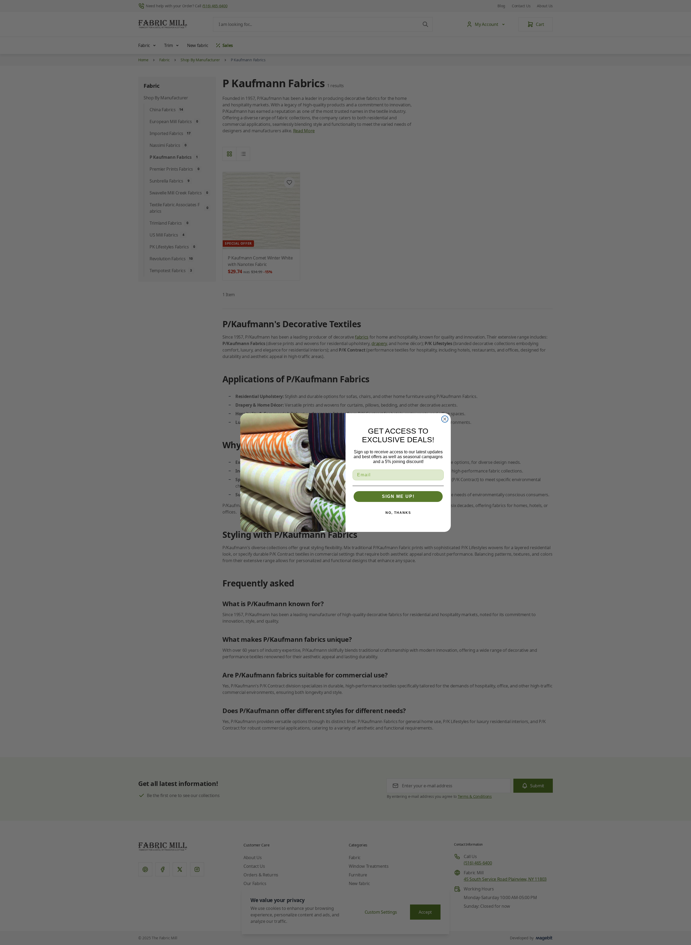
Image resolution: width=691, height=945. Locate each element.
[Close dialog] (445, 419)
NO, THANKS (398, 513)
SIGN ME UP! (398, 496)
